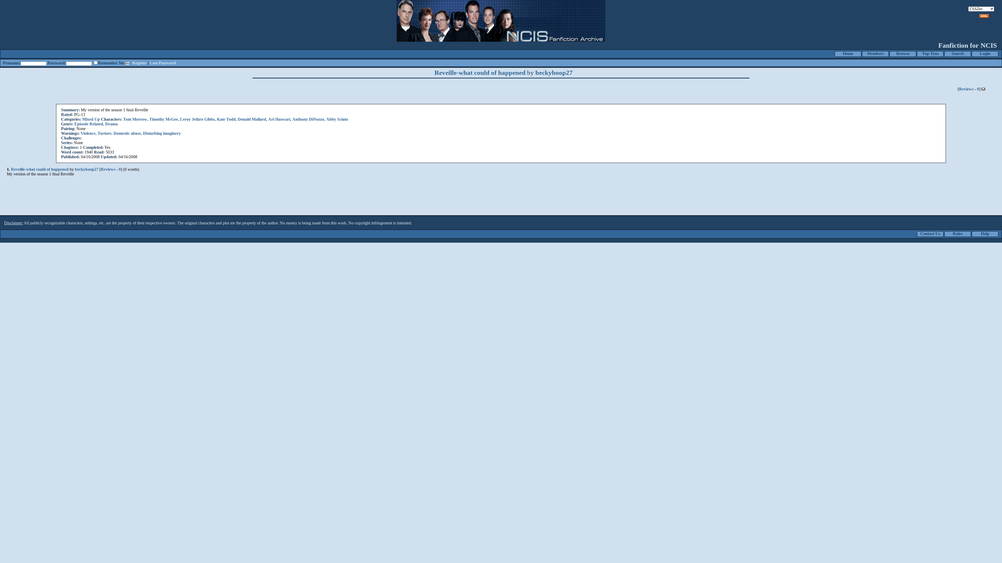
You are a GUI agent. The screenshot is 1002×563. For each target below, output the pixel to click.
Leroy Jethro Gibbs (197, 119)
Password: (56, 63)
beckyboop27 (554, 72)
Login (985, 53)
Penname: (12, 63)
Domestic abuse (127, 133)
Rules (958, 233)
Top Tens (930, 53)
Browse (903, 53)
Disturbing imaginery (162, 133)
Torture (104, 133)
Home (848, 53)
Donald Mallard (252, 119)
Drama (111, 124)
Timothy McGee (163, 119)
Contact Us (930, 233)
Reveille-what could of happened (480, 72)
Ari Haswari (279, 119)
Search (958, 53)
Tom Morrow (135, 119)
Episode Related (88, 124)
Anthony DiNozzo (308, 119)
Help (985, 233)
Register (139, 63)
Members (875, 53)
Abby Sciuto (337, 119)
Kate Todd (226, 119)
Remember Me (111, 63)
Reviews (966, 89)
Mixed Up (91, 119)
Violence (88, 133)
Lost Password (163, 63)
